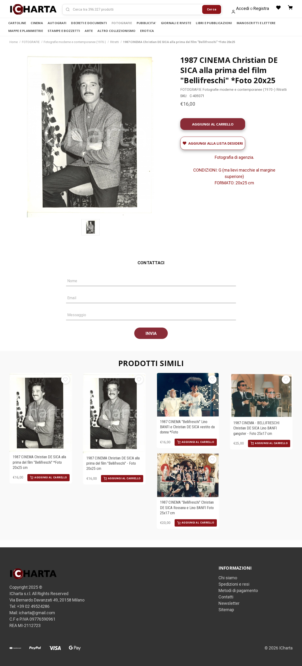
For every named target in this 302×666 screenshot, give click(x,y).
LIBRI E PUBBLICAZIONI (214, 23)
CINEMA (37, 23)
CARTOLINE (17, 23)
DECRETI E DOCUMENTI (89, 23)
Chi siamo (227, 577)
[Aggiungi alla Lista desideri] (65, 379)
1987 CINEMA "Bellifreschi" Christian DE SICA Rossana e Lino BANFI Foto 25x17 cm (187, 507)
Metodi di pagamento (238, 590)
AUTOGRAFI (57, 23)
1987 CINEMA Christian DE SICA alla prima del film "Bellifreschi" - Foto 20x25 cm (113, 463)
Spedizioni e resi (233, 584)
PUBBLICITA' (146, 23)
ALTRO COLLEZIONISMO (116, 31)
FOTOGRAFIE (122, 23)
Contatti (225, 596)
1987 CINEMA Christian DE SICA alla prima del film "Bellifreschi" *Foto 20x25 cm (39, 462)
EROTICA (147, 31)
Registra (261, 8)
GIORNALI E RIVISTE (176, 23)
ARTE (89, 31)
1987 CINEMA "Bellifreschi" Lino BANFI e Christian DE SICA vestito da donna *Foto (187, 427)
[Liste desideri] (278, 7)
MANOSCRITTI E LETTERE (256, 23)
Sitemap (226, 609)
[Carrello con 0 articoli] (290, 7)
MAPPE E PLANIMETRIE (25, 31)
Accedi (242, 8)
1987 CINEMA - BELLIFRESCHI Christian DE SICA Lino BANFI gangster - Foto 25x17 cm (256, 428)
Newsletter (228, 603)
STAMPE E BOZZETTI (64, 31)
